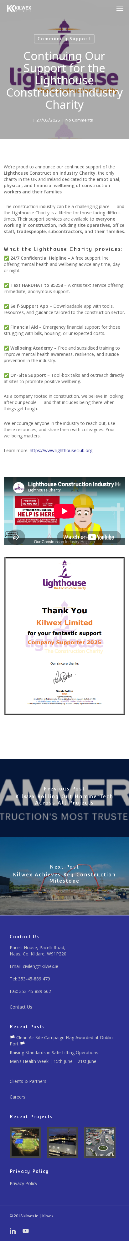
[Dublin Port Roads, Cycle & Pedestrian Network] (101, 1142)
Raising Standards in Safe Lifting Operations (54, 1052)
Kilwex (47, 1216)
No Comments (79, 120)
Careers (17, 1097)
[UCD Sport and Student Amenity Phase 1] (27, 1142)
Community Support (64, 38)
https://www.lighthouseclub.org (61, 450)
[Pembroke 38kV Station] (64, 1142)
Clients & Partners (28, 1081)
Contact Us (21, 1007)
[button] (119, 8)
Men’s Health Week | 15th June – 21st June (53, 1061)
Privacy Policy (23, 1183)
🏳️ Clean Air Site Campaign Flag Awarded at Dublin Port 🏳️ (61, 1040)
